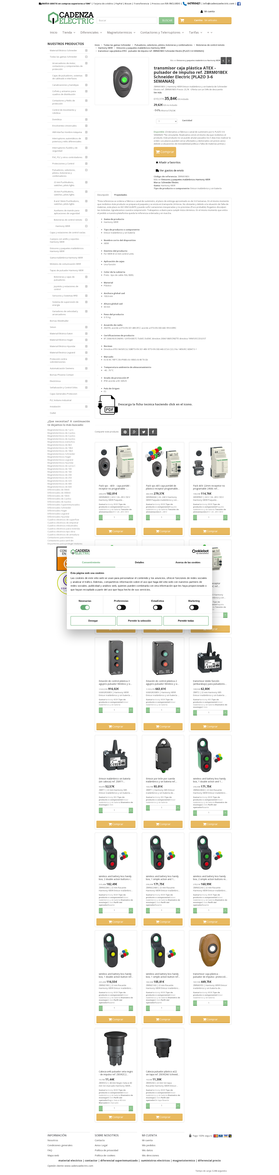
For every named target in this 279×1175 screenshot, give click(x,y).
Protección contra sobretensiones (58, 360)
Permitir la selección (139, 620)
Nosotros (52, 1140)
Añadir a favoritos (169, 162)
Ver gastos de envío (171, 170)
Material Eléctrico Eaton (61, 333)
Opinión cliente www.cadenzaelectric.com (70, 1165)
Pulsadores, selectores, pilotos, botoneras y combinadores (63, 173)
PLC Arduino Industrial (60, 400)
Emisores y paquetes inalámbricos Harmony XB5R (198, 60)
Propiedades (120, 194)
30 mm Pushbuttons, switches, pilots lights (64, 193)
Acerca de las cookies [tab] (188, 562)
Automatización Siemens (62, 368)
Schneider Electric (170, 182)
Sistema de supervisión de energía (65, 303)
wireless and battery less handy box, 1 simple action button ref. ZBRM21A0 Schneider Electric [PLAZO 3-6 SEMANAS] (162, 975)
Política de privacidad (106, 1150)
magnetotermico (184, 1160)
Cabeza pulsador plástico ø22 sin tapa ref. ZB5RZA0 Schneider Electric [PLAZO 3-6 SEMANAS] (163, 1073)
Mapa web (53, 1155)
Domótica (57, 119)
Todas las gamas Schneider (63, 56)
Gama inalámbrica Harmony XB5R (66, 257)
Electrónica (55, 381)
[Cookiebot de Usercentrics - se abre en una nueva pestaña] (194, 551)
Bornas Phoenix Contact (61, 374)
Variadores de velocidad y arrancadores (65, 313)
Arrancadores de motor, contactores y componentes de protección (67, 66)
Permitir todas (186, 620)
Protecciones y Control (63, 163)
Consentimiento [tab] (91, 562)
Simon (53, 327)
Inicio (53, 32)
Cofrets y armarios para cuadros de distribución (64, 93)
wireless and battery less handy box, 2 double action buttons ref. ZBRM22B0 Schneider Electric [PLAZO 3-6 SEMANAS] (116, 878)
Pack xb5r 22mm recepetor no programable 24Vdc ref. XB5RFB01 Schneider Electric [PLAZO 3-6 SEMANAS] (209, 487)
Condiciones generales (59, 1145)
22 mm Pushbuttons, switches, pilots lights (64, 184)
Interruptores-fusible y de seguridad (65, 149)
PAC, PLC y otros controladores (67, 157)
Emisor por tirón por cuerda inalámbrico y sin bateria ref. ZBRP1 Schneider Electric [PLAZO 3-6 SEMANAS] (160, 780)
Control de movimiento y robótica (64, 111)
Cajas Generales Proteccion (63, 393)
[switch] (121, 607)
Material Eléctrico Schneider (63, 50)
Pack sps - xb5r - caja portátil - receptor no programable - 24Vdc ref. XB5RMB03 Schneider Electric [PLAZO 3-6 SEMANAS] (116, 487)
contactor (91, 1160)
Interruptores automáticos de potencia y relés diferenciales (66, 140)
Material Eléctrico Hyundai (62, 346)
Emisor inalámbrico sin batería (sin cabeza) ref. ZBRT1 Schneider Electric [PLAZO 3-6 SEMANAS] (114, 780)
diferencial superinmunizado (119, 1160)
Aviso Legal (101, 1145)
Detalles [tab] (139, 562)
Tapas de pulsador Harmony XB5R (66, 270)
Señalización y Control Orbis (64, 387)
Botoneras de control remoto (68, 219)
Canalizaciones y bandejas (65, 84)
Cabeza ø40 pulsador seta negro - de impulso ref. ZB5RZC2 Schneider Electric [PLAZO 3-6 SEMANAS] (116, 1073)
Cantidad (187, 120)
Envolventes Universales (64, 125)
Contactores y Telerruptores (161, 32)
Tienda (67, 32)
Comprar (167, 152)
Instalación (55, 406)
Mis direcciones (150, 1155)
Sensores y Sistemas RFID (65, 295)
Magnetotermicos (120, 32)
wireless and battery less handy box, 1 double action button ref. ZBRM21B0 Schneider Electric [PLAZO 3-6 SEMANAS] (115, 975)
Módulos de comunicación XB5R (65, 263)
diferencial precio (209, 1160)
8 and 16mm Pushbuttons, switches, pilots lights (66, 203)
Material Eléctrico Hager (61, 339)
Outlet (53, 412)
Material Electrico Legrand (62, 352)
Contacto (100, 1140)
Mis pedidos (148, 1145)
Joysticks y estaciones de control (66, 288)
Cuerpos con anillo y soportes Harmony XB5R (64, 240)
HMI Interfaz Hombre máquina (67, 132)
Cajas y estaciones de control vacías (67, 232)
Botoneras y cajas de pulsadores (64, 278)
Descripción (103, 194)
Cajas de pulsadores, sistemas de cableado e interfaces (67, 77)
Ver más (158, 92)
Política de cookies (105, 1155)
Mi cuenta (209, 11)
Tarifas (194, 32)
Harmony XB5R (63, 226)
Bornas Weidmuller (59, 320)
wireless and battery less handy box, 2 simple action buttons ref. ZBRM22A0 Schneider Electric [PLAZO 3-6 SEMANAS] (210, 878)
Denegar (93, 620)
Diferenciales (90, 32)
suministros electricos (155, 1160)
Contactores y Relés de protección (63, 102)
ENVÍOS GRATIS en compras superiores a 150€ (66, 3)
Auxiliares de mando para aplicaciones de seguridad (67, 212)
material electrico (70, 1160)
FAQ (49, 1150)
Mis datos (147, 1150)
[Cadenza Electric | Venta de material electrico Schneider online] (70, 17)
